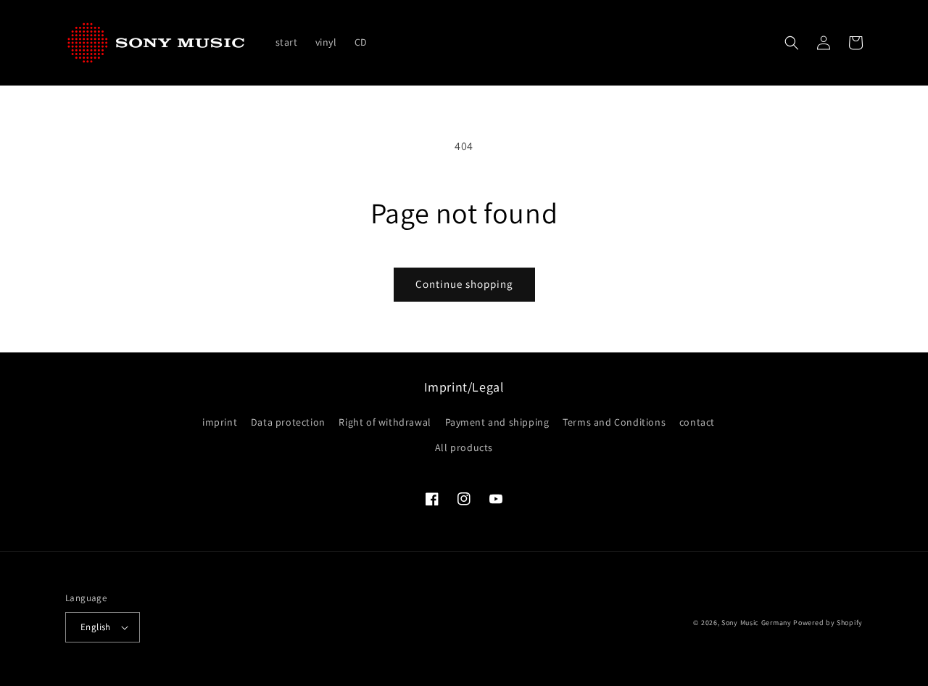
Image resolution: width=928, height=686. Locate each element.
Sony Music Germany (756, 622)
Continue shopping (464, 284)
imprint (219, 422)
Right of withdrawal (385, 422)
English (95, 627)
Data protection (288, 422)
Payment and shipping (497, 422)
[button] (792, 43)
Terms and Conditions (614, 422)
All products (464, 447)
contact (697, 422)
